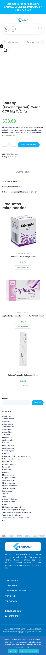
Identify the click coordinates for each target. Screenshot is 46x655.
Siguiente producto (32, 42)
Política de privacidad (29, 651)
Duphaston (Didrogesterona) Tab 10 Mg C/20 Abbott (23, 316)
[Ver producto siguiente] (42, 42)
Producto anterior (13, 42)
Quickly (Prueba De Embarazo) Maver (23, 375)
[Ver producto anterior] (4, 42)
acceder (11, 192)
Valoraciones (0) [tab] (23, 172)
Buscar (5, 398)
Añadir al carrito (28, 145)
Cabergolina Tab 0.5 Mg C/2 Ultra (23, 256)
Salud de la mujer (16, 157)
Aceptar (13, 651)
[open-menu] (39, 29)
